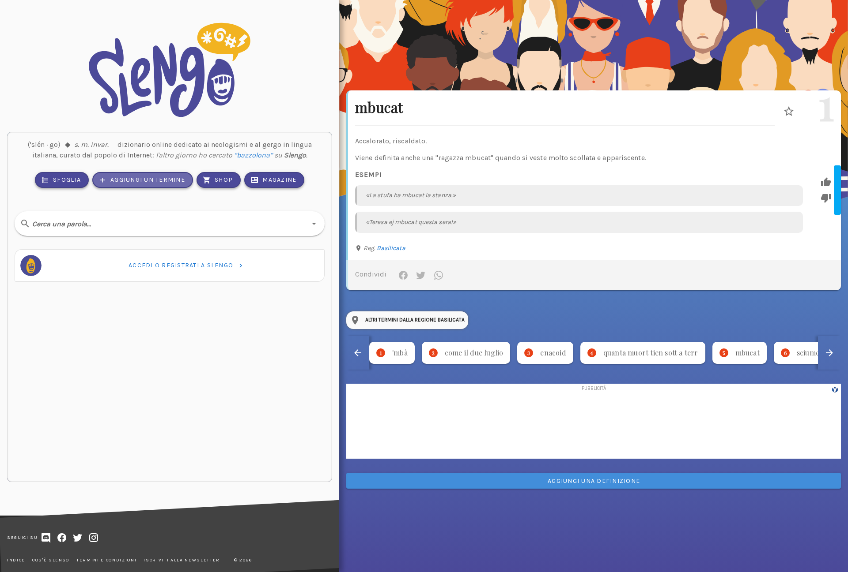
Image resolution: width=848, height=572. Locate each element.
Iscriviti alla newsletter (182, 560)
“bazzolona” (253, 155)
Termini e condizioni (106, 560)
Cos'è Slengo (50, 560)
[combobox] (170, 223)
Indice (16, 560)
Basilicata (391, 248)
